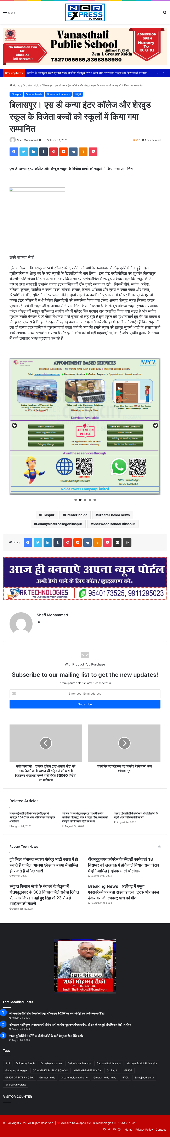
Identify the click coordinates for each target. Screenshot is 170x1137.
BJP (7, 1063)
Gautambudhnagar (16, 1070)
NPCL (125, 1077)
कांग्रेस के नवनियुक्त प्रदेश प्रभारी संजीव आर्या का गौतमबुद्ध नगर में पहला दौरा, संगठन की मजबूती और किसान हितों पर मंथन (85, 817)
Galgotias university (79, 1063)
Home (16, 85)
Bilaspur (16, 94)
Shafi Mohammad (27, 140)
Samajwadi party (144, 1077)
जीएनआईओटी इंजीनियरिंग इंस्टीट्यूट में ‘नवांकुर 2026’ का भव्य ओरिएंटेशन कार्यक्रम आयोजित (32, 817)
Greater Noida (32, 85)
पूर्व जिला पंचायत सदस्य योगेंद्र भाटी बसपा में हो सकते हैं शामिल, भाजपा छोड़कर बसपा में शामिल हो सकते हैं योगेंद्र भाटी (44, 865)
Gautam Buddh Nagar (109, 1063)
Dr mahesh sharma (51, 1063)
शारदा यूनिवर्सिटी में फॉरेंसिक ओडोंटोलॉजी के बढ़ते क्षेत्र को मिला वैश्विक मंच (63, 73)
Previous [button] (15, 425)
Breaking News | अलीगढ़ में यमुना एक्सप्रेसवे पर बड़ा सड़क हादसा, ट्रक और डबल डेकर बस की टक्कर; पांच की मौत (123, 892)
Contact (161, 1129)
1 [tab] (75, 500)
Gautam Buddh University (142, 1063)
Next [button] (155, 425)
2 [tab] (80, 500)
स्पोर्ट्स (78, 94)
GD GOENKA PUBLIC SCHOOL (50, 1070)
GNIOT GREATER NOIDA (19, 1077)
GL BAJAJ (113, 1070)
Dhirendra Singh (25, 1063)
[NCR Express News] (85, 12)
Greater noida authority (74, 1077)
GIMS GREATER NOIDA (87, 1070)
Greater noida (76, 515)
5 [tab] (95, 500)
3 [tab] (85, 500)
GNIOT (128, 1070)
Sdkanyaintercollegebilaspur (59, 524)
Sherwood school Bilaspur (114, 524)
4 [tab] (90, 500)
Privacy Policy (144, 1129)
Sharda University (15, 1084)
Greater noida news (58, 94)
